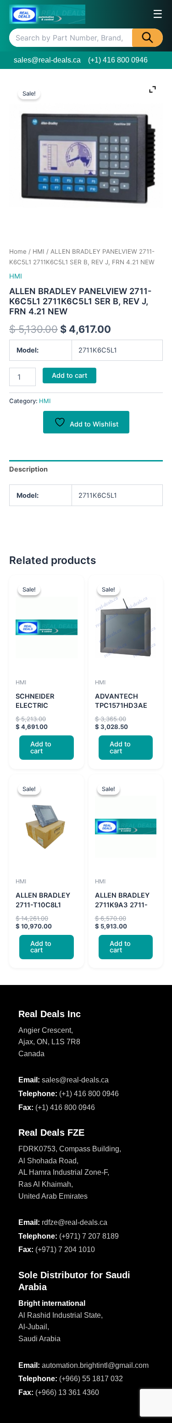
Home (18, 251)
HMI (38, 251)
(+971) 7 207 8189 (89, 1236)
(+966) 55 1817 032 (91, 1379)
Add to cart (69, 375)
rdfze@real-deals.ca (74, 1222)
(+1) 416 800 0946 (118, 60)
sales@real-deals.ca (47, 60)
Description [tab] (28, 469)
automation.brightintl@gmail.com (95, 1365)
